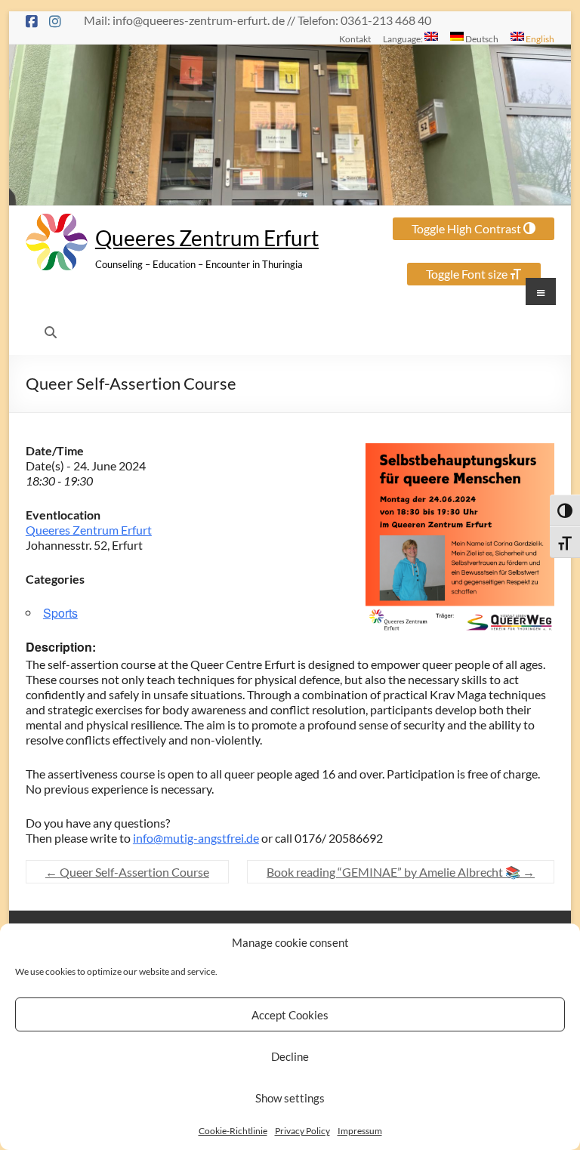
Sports (60, 612)
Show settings (290, 1098)
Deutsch (481, 38)
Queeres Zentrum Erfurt (207, 238)
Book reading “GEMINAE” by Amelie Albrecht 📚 (401, 872)
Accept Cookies (290, 1015)
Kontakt (355, 38)
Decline (290, 1056)
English (539, 38)
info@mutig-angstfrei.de (196, 838)
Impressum (360, 1130)
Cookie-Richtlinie (233, 1130)
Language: (403, 38)
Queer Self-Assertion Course (127, 872)
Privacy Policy (302, 1130)
